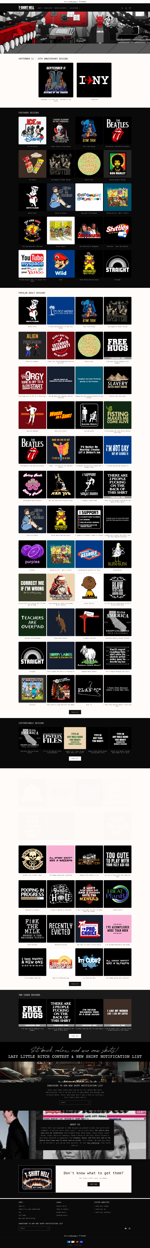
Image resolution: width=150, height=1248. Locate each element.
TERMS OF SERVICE (62, 1209)
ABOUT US (22, 1206)
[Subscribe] (89, 1102)
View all (75, 712)
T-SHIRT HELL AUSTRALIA (102, 1212)
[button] (61, 8)
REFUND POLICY (61, 1212)
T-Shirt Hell (78, 1245)
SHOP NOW (93, 1184)
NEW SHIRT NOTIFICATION (27, 1218)
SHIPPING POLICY (62, 1215)
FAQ (20, 1212)
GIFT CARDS (22, 1215)
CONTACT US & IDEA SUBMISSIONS (29, 1209)
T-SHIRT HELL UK (99, 1209)
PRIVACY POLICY (61, 1206)
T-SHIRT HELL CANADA (101, 1206)
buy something (93, 1143)
